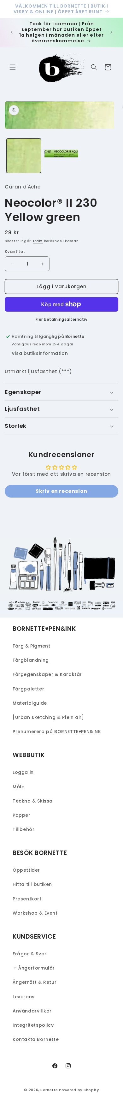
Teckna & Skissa (33, 801)
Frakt (38, 241)
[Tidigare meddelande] (12, 32)
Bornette (49, 1089)
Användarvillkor (32, 1011)
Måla (19, 787)
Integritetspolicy (33, 1025)
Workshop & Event (35, 913)
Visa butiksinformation (40, 353)
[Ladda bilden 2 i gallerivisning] (61, 155)
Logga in (23, 772)
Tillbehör (23, 829)
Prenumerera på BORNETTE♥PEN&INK (57, 731)
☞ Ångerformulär (34, 968)
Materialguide (30, 703)
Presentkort (27, 899)
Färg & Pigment (31, 646)
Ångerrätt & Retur (34, 982)
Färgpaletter (28, 689)
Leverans (24, 997)
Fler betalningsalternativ (62, 319)
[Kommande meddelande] (111, 32)
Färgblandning (31, 660)
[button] (13, 67)
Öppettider (26, 870)
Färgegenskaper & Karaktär (47, 674)
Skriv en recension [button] (61, 491)
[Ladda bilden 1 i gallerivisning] (23, 155)
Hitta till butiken (32, 884)
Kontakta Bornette (36, 1039)
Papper (22, 815)
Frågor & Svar (30, 954)
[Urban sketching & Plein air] (48, 717)
